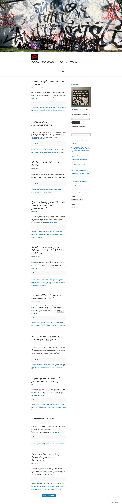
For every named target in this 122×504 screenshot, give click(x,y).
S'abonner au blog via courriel (79, 109)
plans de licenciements (58, 488)
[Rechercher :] (81, 135)
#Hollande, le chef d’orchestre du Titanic (46, 164)
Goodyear (52, 486)
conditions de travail (46, 277)
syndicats (52, 489)
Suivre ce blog (76, 122)
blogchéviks (52, 231)
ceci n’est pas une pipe (76, 178)
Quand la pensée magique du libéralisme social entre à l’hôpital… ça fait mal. (48, 250)
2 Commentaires (58, 489)
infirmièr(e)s (56, 280)
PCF (57, 191)
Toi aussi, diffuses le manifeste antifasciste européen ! (46, 296)
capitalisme (55, 107)
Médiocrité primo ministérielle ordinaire (41, 123)
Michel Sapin (50, 407)
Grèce (51, 324)
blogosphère (57, 231)
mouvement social (49, 150)
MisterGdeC (73, 143)
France (36, 109)
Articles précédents (48, 495)
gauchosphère (50, 109)
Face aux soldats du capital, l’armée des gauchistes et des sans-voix (45, 457)
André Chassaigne (41, 188)
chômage (48, 483)
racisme (59, 325)
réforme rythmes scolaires (45, 152)
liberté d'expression (59, 234)
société (32, 112)
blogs (61, 231)
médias (44, 150)
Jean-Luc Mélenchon (45, 191)
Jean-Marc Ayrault (39, 150)
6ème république (42, 231)
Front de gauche (41, 109)
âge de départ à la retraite (43, 107)
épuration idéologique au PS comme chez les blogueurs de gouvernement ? (48, 205)
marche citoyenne (34, 235)
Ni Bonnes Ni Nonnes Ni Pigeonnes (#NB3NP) (50, 282)
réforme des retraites (53, 110)
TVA (57, 152)
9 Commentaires (50, 409)
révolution (40, 444)
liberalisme (62, 109)
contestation (59, 107)
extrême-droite (34, 324)
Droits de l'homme (37, 279)
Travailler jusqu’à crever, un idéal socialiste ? (47, 83)
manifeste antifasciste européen (59, 324)
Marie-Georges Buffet (35, 488)
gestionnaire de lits (44, 280)
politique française (43, 110)
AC (34, 404)
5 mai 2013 (36, 231)
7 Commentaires (49, 192)
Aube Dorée (40, 322)
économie (50, 107)
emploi (55, 484)
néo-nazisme (44, 325)
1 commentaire (61, 152)
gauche (46, 109)
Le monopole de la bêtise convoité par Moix (80, 189)
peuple (38, 110)
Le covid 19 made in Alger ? (77, 185)
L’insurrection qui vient (42, 419)
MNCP (54, 407)
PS (48, 110)
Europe (61, 322)
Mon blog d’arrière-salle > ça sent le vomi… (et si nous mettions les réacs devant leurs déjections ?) (80, 149)
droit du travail (55, 441)
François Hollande (39, 189)
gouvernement (56, 109)
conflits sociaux (53, 483)
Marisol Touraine (38, 282)
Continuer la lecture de (37, 138)
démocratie (49, 147)
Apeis (40, 404)
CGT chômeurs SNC (50, 404)
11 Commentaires (38, 112)
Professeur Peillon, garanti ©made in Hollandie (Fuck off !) (47, 338)
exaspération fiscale (56, 147)
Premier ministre (34, 152)
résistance (60, 110)
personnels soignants (38, 283)
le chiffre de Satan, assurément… (78, 192)
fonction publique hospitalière (47, 279)
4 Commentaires (42, 285)
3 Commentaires (38, 368)
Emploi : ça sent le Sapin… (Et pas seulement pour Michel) (46, 380)
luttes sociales (34, 110)
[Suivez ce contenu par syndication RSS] (71, 147)
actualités (36, 107)
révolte (63, 110)
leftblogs (53, 234)
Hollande (39, 191)
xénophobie (40, 327)
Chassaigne (56, 188)
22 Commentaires (38, 237)
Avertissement (74, 84)
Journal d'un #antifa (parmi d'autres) (54, 62)
